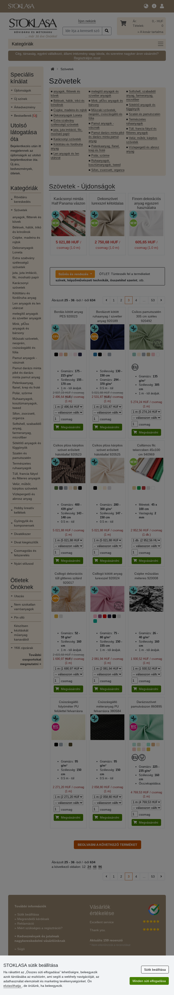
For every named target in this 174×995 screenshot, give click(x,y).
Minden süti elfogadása (149, 981)
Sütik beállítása (155, 969)
